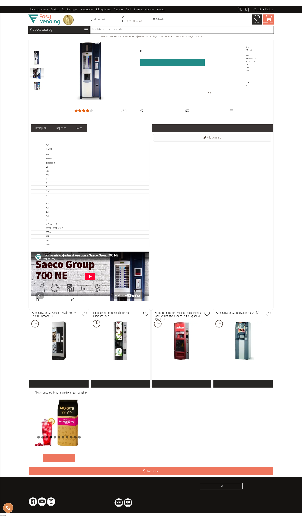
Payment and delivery (144, 9)
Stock (128, 9)
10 (75, 437)
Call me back (98, 19)
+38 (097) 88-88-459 (133, 21)
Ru (245, 9)
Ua (240, 9)
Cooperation (87, 9)
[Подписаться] (221, 486)
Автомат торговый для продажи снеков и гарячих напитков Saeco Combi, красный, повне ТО (177, 316)
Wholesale (118, 9)
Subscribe (160, 19)
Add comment (213, 137)
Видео (79, 128)
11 (79, 437)
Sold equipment (103, 9)
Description (41, 128)
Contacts (161, 9)
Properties (61, 128)
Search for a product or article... (108, 29)
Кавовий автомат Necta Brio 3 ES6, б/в (238, 313)
